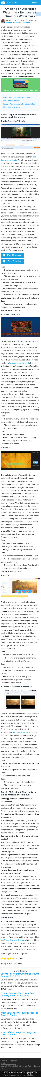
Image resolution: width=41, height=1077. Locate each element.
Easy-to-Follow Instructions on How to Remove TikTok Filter (20, 974)
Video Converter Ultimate (14, 940)
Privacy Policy (27, 1066)
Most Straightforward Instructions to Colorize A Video (19, 1013)
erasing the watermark (19, 363)
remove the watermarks (23, 732)
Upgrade (4, 1066)
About (18, 1066)
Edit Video (26, 22)
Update (12, 1066)
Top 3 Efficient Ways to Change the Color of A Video (18, 1033)
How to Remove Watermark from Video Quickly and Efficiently (18, 994)
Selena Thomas (12, 22)
